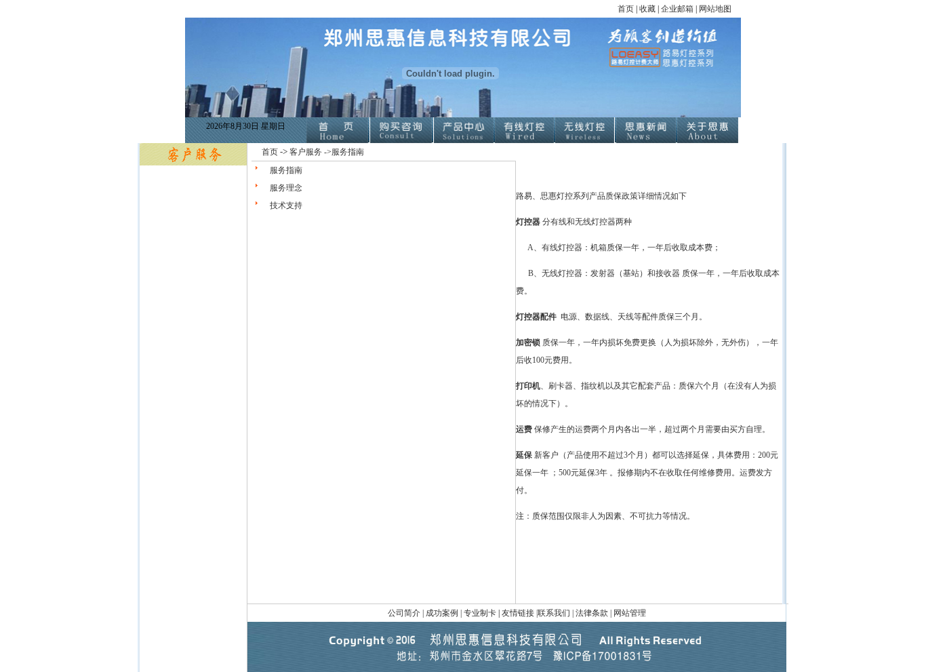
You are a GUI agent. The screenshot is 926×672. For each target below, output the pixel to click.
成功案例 (443, 613)
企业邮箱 (677, 9)
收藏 (648, 9)
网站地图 (715, 9)
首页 (626, 9)
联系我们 (554, 613)
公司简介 (405, 613)
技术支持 (286, 205)
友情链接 (518, 613)
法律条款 (592, 613)
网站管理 (629, 613)
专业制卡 (480, 613)
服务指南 (286, 170)
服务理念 (286, 188)
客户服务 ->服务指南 (326, 152)
